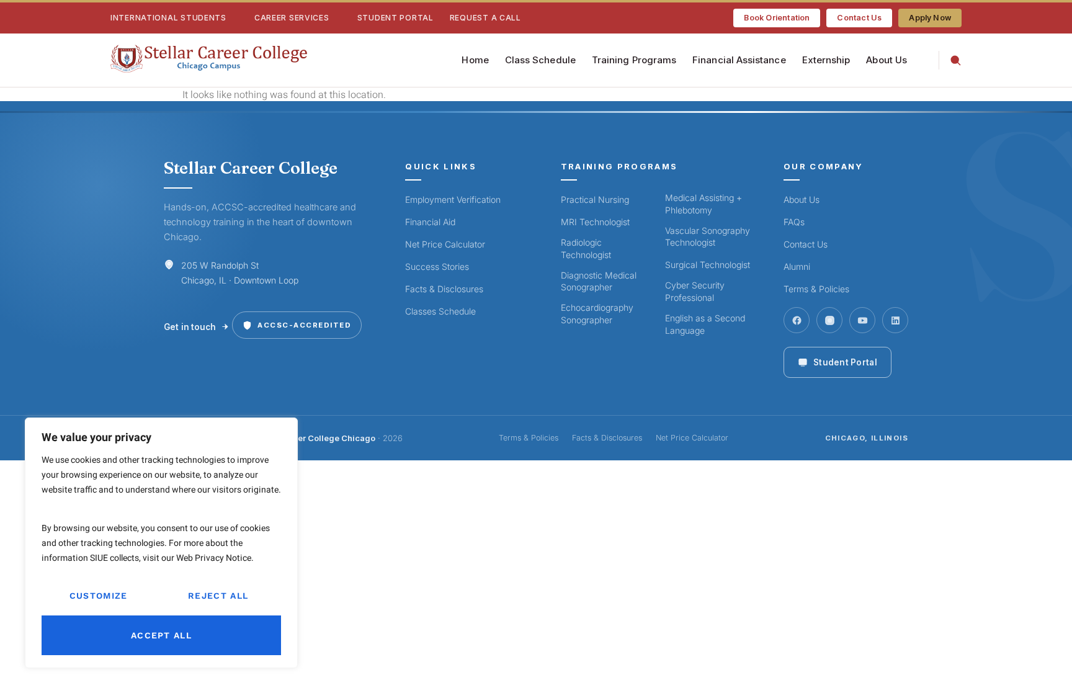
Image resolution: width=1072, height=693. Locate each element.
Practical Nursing (595, 199)
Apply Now (930, 17)
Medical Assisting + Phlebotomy (703, 203)
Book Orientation (777, 17)
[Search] (950, 60)
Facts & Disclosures (444, 289)
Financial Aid (430, 222)
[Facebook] (797, 320)
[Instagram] (829, 320)
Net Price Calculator (445, 244)
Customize (98, 596)
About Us (886, 60)
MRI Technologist (595, 222)
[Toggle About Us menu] (914, 60)
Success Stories (437, 266)
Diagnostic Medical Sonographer (598, 281)
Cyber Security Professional (695, 291)
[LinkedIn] (895, 320)
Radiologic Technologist (586, 248)
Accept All (161, 635)
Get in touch (190, 327)
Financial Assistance (739, 60)
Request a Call (485, 17)
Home (475, 60)
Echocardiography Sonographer (597, 313)
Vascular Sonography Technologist (707, 236)
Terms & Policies (816, 289)
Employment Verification (453, 199)
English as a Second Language (705, 324)
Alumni (797, 266)
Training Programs (634, 60)
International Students (168, 17)
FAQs (794, 222)
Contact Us (859, 17)
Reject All (218, 596)
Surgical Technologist (707, 264)
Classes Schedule (440, 311)
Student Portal (395, 17)
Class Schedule (540, 60)
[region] (161, 543)
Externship (826, 60)
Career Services (291, 17)
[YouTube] (862, 320)
